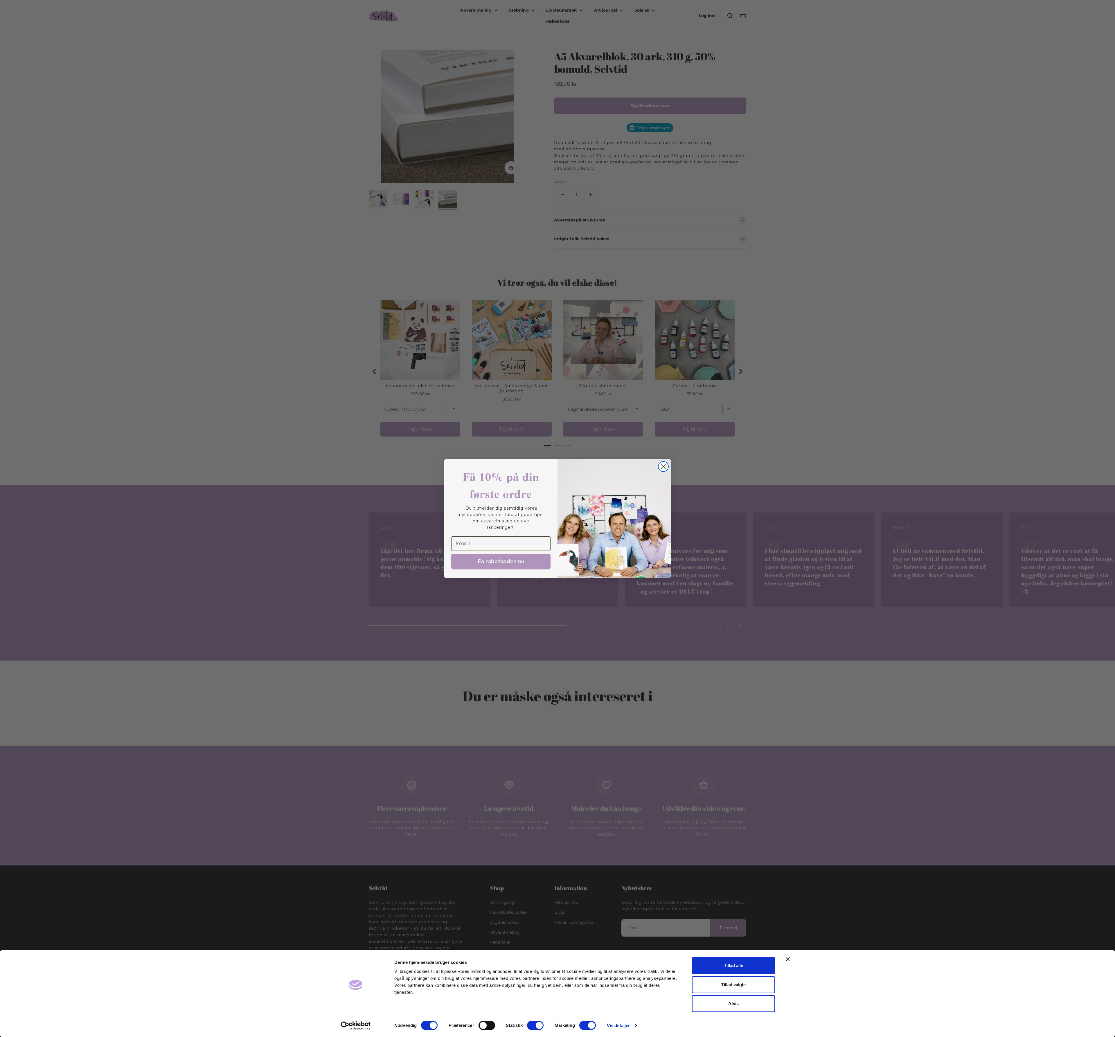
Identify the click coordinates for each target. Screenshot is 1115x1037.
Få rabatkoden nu (500, 561)
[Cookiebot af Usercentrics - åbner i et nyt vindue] (355, 1025)
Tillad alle (733, 965)
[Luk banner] (788, 959)
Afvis (733, 1003)
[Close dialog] (663, 466)
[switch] (487, 1025)
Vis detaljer (618, 1025)
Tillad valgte (733, 984)
